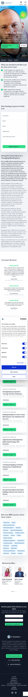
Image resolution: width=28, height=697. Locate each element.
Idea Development (19, 543)
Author (13, 522)
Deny (14, 376)
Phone (4, 126)
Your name (6, 115)
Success (20, 553)
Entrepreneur (21, 540)
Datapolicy (14, 689)
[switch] (24, 348)
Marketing (6, 548)
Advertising (6, 522)
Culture (13, 535)
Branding (18, 527)
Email (4, 121)
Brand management (8, 527)
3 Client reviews (24, 55)
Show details (20, 362)
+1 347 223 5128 (15, 660)
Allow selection (14, 372)
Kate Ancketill (7, 579)
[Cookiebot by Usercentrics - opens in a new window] (20, 319)
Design (19, 535)
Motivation (14, 548)
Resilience (6, 553)
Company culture (19, 532)
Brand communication (9, 525)
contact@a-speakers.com (14, 683)
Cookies (14, 687)
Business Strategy (8, 532)
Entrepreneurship (8, 543)
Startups (13, 553)
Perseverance (20, 550)
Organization (6, 131)
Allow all (14, 367)
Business (6, 530)
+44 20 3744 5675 (14, 664)
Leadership (14, 545)
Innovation (6, 545)
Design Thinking (8, 538)
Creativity (6, 535)
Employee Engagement (9, 540)
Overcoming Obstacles (9, 550)
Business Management (16, 530)
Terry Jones (18, 579)
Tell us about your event (9, 136)
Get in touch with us (15, 656)
